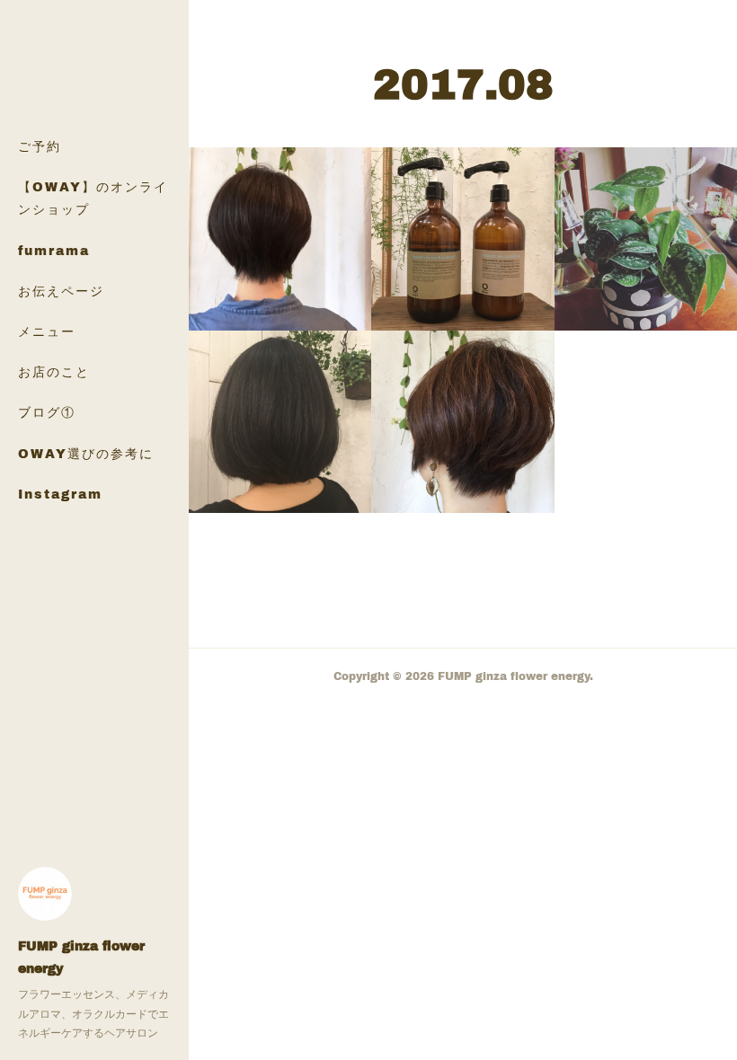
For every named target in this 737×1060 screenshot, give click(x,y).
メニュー (46, 331)
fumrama (54, 250)
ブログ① (46, 411)
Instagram (60, 493)
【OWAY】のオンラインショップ (93, 197)
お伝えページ (61, 290)
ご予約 (39, 146)
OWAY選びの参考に (86, 453)
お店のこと (54, 371)
